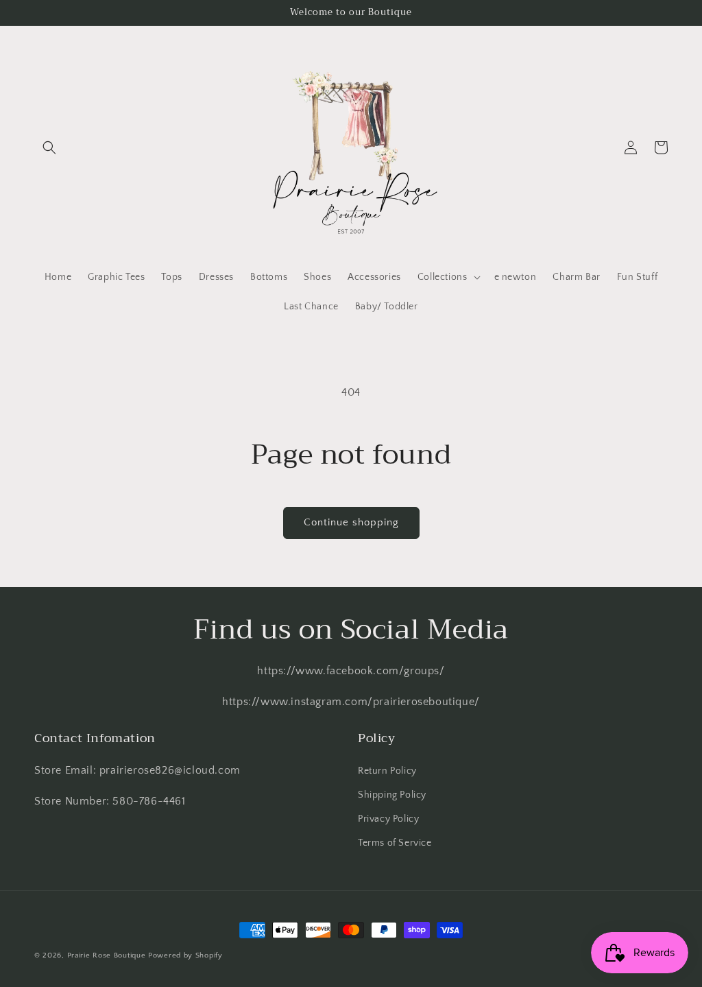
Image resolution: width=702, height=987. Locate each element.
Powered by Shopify (185, 955)
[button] (49, 147)
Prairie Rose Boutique (107, 955)
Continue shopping (351, 522)
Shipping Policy (392, 794)
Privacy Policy (388, 818)
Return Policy (387, 770)
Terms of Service (395, 842)
